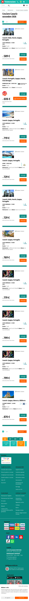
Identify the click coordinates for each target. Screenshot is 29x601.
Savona (9, 48)
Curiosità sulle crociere (6, 469)
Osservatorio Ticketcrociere (19, 499)
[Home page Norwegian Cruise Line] (22, 83)
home (3, 10)
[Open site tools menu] (27, 2)
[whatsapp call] (21, 2)
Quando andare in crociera (7, 477)
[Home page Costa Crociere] (25, 42)
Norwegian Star (6, 83)
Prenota (23, 59)
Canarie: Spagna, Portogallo (11, 120)
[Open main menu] (27, 5)
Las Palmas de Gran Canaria (14, 128)
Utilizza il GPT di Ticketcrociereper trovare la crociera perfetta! (17, 568)
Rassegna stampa (19, 510)
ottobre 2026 (14, 443)
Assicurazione (19, 480)
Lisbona (10, 87)
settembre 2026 (6, 443)
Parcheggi (18, 486)
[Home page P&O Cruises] (24, 164)
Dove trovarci (4, 503)
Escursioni (3, 482)
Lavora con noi (19, 489)
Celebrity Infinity (6, 403)
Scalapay (18, 505)
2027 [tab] (10, 439)
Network (3, 506)
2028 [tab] (15, 439)
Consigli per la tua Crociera (7, 475)
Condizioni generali (20, 472)
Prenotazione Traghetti (6, 495)
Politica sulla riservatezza (23, 586)
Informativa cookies (20, 477)
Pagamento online (20, 502)
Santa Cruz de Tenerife (13, 167)
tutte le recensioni (6, 462)
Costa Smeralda (6, 42)
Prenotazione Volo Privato (7, 498)
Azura (3, 163)
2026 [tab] (5, 439)
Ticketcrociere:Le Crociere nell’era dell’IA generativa (7, 510)
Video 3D (3, 480)
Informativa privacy (20, 475)
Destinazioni (10, 10)
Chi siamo (3, 501)
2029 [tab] (20, 439)
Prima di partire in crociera (7, 472)
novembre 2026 (21, 443)
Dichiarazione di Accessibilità (19, 483)
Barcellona (10, 409)
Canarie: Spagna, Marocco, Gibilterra (13, 400)
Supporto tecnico (19, 469)
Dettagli (23, 55)
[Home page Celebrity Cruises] (24, 403)
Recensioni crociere (20, 495)
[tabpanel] (14, 444)
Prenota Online (20, 98)
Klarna (17, 507)
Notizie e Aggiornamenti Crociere (21, 513)
